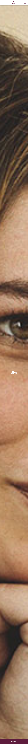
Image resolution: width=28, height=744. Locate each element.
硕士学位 (14, 741)
